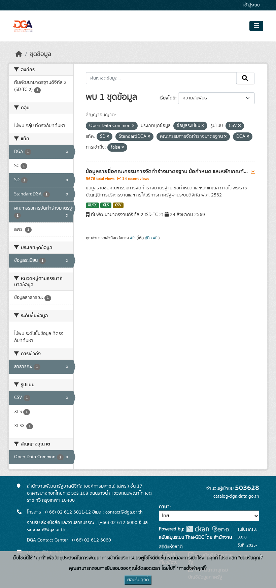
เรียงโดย (167, 98)
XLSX (92, 205)
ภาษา (164, 506)
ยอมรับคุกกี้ (138, 580)
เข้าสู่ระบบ (251, 5)
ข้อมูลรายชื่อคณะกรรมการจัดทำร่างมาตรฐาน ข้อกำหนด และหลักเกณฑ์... (167, 171)
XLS (106, 205)
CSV (118, 205)
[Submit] (245, 78)
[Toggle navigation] (256, 26)
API (133, 238)
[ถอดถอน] (133, 126)
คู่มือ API (152, 238)
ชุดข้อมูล (40, 54)
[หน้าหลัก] (18, 54)
